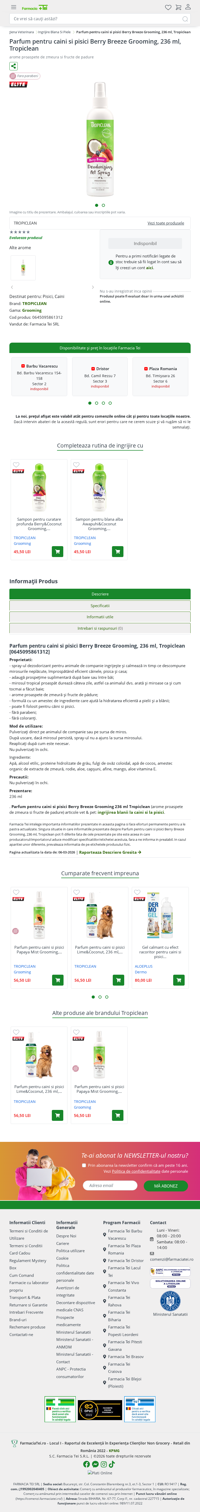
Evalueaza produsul (25, 237)
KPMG (114, 1450)
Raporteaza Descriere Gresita (108, 852)
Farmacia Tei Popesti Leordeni (123, 1330)
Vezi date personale (146, 1171)
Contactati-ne (21, 1334)
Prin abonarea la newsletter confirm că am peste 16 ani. (138, 1165)
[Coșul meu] (178, 7)
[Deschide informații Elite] (18, 471)
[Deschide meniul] (13, 7)
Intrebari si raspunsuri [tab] (100, 628)
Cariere (62, 1243)
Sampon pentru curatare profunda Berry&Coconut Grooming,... (39, 524)
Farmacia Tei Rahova (119, 1301)
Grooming (31, 310)
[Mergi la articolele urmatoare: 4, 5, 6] (96, 403)
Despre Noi (66, 1235)
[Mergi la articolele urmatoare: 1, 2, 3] (89, 403)
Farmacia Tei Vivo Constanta (123, 1286)
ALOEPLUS (144, 966)
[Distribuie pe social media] (13, 66)
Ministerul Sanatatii (73, 1332)
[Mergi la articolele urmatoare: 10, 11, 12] (110, 403)
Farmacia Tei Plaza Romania (124, 1249)
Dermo (141, 971)
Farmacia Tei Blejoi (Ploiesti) (124, 1382)
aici (149, 267)
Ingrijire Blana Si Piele (54, 32)
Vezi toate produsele (166, 223)
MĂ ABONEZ (166, 1186)
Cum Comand (21, 1275)
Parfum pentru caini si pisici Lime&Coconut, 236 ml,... (100, 949)
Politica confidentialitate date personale (75, 1273)
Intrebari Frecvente (26, 1312)
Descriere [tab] (100, 593)
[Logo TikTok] (112, 1464)
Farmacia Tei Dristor (126, 1260)
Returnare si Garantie (28, 1304)
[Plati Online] (100, 1473)
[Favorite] (168, 7)
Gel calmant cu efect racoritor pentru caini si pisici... (160, 952)
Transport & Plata (24, 1297)
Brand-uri (18, 1319)
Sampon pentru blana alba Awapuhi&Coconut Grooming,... (99, 524)
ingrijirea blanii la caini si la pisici (131, 812)
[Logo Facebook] (86, 1464)
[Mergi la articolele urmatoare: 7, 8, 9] (103, 403)
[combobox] (100, 18)
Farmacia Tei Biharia (119, 1316)
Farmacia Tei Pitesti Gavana (125, 1345)
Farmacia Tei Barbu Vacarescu (125, 1234)
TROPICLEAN (34, 303)
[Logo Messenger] (95, 1464)
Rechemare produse (27, 1327)
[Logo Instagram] (104, 1464)
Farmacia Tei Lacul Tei (124, 1271)
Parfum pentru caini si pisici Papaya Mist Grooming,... (39, 949)
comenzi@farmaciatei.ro (171, 1259)
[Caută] (185, 18)
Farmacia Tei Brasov (126, 1356)
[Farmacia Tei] (35, 7)
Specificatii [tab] (100, 605)
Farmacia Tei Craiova (119, 1367)
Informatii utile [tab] (100, 616)
